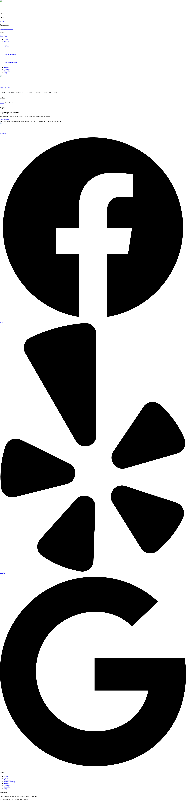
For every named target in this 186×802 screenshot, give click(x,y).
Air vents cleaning (9, 781)
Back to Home (4, 119)
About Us (7, 785)
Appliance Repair (11, 54)
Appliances (7, 780)
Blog (5, 788)
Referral (6, 783)
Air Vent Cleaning (11, 62)
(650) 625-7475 (3, 21)
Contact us (7, 787)
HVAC (7, 46)
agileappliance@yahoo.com (6, 29)
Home (2, 103)
